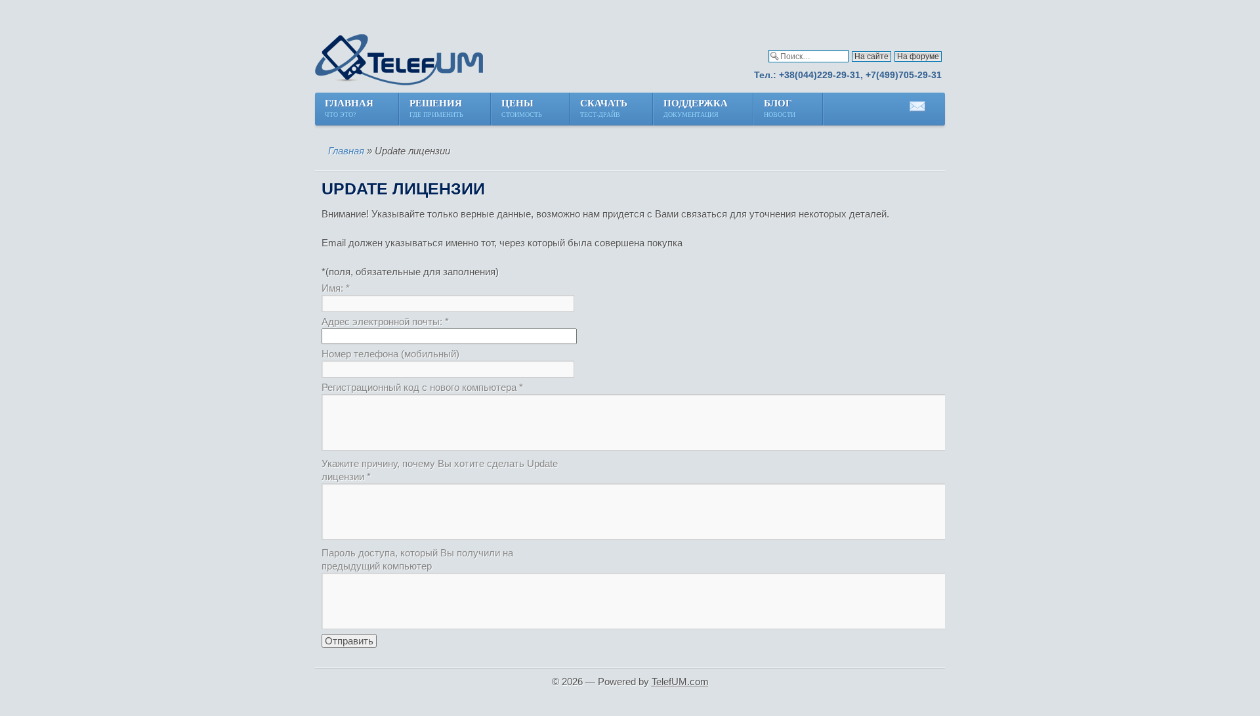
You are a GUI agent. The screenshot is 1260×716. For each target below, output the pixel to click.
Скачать (603, 108)
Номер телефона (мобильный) (390, 353)
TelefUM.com (680, 681)
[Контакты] (917, 111)
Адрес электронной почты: (385, 321)
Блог (780, 108)
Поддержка (695, 108)
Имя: (336, 288)
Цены (522, 108)
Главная (349, 108)
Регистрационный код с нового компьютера (422, 387)
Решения (437, 108)
